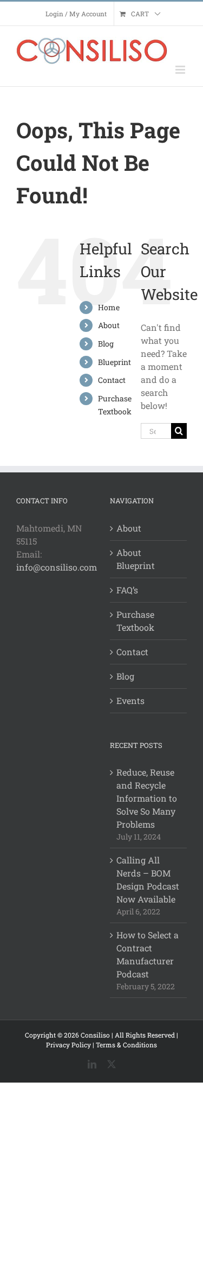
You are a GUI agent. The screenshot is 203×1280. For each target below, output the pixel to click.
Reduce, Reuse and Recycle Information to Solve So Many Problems (146, 798)
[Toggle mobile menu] (181, 69)
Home (109, 307)
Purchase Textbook (135, 621)
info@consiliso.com (56, 567)
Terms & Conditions (126, 1044)
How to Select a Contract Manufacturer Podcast (147, 954)
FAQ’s (127, 590)
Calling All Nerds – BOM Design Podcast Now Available (147, 879)
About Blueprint (135, 559)
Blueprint (114, 362)
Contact (112, 380)
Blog (106, 343)
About (109, 325)
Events (130, 700)
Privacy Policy (68, 1044)
